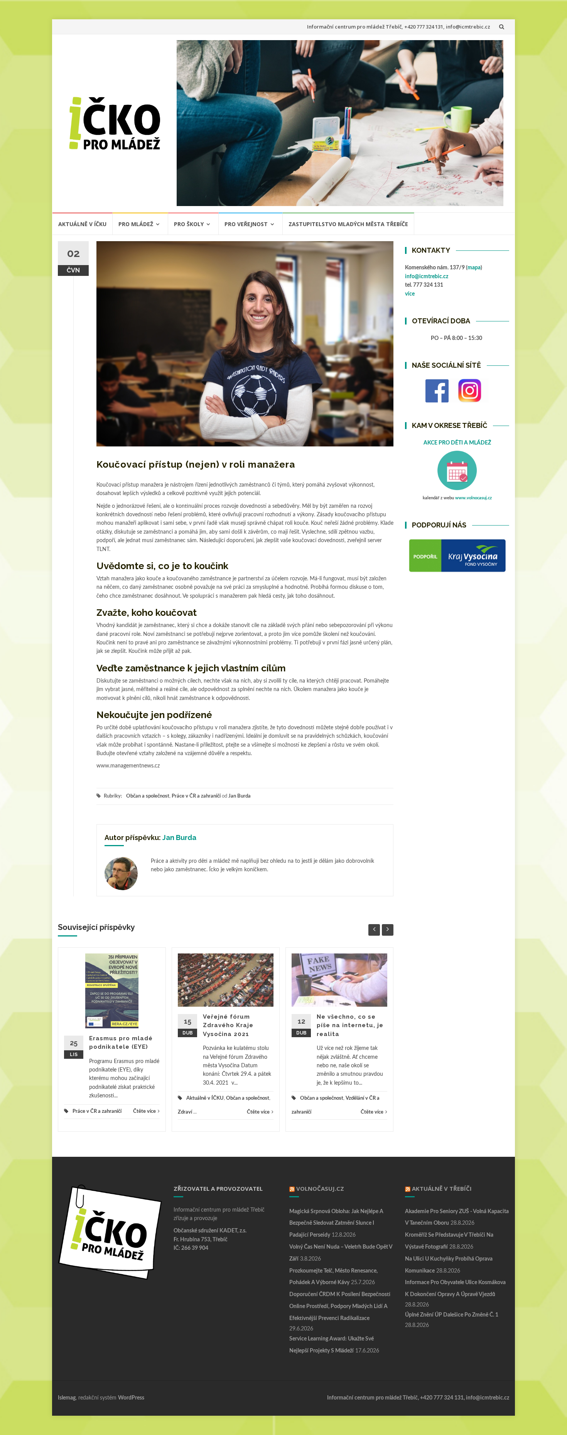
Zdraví (185, 1112)
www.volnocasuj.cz (473, 498)
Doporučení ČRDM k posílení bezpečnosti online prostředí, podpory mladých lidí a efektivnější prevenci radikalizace (339, 1306)
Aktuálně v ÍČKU (82, 224)
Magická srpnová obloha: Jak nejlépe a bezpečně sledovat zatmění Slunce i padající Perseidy (336, 1223)
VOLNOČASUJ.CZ (320, 1188)
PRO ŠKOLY (189, 224)
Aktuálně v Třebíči (442, 1188)
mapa (474, 267)
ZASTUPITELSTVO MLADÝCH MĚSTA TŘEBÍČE (348, 224)
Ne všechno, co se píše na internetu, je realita (350, 1025)
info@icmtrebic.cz (426, 276)
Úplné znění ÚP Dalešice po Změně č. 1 (451, 1315)
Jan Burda (239, 796)
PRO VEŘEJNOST (246, 224)
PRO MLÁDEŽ (135, 224)
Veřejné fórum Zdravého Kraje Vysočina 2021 (228, 1025)
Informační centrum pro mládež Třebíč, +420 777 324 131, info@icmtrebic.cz (398, 26)
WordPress (131, 1398)
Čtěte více (144, 1111)
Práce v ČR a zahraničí (196, 796)
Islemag (67, 1398)
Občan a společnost (147, 796)
